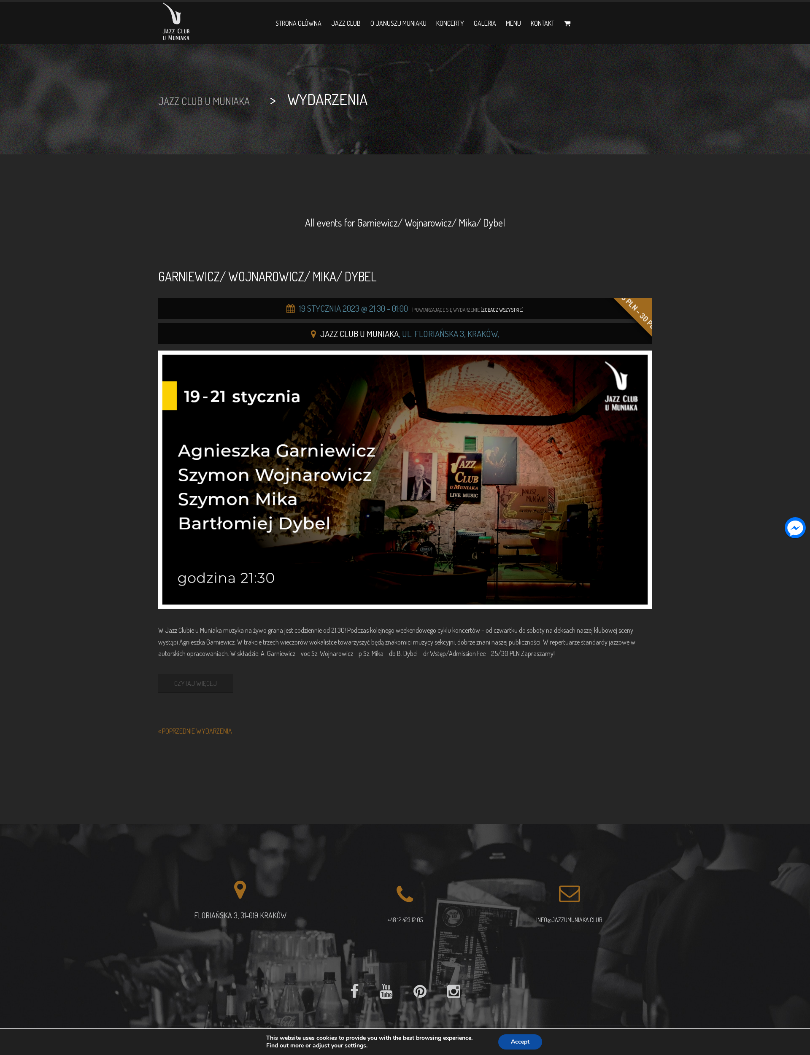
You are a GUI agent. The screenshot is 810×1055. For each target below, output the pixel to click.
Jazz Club (346, 23)
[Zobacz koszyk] (567, 23)
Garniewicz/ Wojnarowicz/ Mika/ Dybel (267, 276)
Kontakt (542, 23)
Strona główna (298, 23)
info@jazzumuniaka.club (569, 919)
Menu (513, 23)
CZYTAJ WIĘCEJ (195, 683)
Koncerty (450, 23)
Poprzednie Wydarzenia (195, 731)
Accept (520, 1042)
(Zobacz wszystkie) (502, 310)
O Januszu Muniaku (398, 23)
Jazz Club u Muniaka (359, 333)
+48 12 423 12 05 (405, 919)
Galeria (485, 23)
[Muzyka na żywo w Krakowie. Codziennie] (176, 23)
